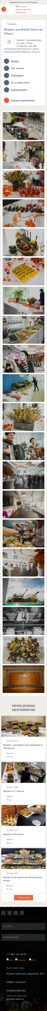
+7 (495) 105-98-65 (16, 954)
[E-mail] (10, 960)
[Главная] (23, 9)
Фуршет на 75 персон (13, 791)
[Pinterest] (22, 913)
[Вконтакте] (9, 913)
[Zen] (16, 913)
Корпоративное (19, 89)
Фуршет (15, 61)
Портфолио (11, 24)
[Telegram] (3, 913)
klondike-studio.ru (15, 999)
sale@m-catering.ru (16, 982)
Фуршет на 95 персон (13, 834)
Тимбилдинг (17, 75)
